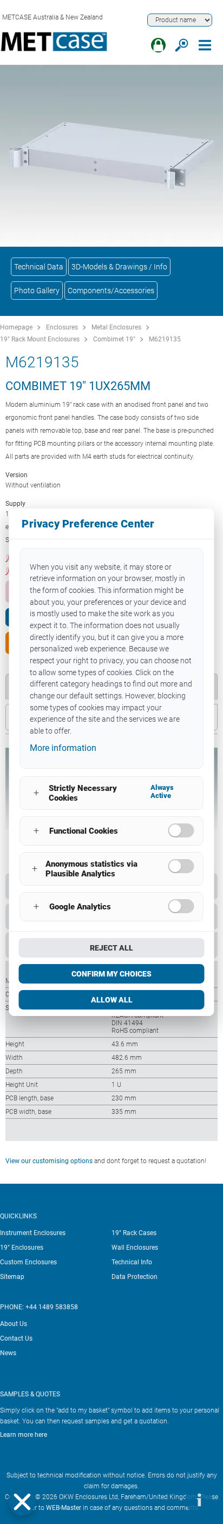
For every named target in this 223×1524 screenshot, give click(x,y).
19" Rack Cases (134, 1233)
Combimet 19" (114, 339)
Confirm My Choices (111, 973)
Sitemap (12, 1277)
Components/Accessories (111, 290)
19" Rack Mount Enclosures (40, 339)
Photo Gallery (37, 290)
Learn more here (23, 1435)
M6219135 (165, 339)
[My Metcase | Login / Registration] (158, 45)
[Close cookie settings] (22, 1501)
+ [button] (36, 793)
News (8, 1353)
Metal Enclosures (116, 327)
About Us (13, 1324)
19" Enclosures (21, 1247)
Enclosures (62, 327)
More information (63, 748)
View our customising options (49, 1161)
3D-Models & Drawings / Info (119, 266)
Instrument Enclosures (32, 1233)
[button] (22, 1501)
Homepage (16, 327)
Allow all (112, 999)
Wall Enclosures (135, 1247)
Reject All (111, 948)
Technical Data (38, 266)
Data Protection (135, 1277)
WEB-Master (63, 1508)
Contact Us (16, 1338)
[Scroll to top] (166, 1499)
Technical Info (132, 1262)
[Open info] (198, 1499)
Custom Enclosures (28, 1262)
